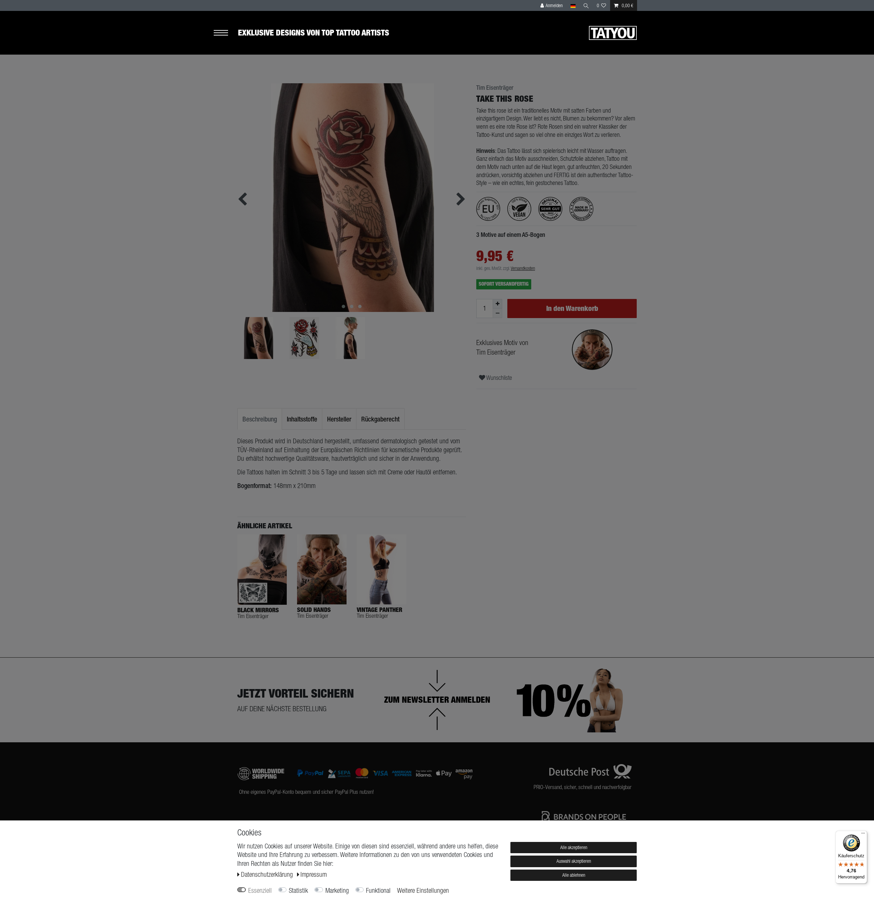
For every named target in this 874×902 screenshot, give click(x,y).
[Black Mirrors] (262, 569)
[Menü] (863, 835)
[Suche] (586, 5)
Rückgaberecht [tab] (380, 419)
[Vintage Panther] (381, 569)
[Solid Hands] (322, 569)
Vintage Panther (379, 610)
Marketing (337, 890)
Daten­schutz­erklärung (268, 874)
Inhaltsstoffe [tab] (302, 419)
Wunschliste (498, 377)
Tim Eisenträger (494, 87)
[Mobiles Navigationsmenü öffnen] (225, 33)
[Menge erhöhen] (497, 304)
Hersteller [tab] (339, 419)
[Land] (572, 5)
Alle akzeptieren (573, 847)
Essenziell (260, 890)
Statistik (298, 890)
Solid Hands (314, 610)
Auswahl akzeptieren (573, 861)
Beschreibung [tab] (259, 419)
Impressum (313, 874)
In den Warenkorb (572, 308)
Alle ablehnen (573, 875)
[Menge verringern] (497, 313)
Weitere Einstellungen (423, 890)
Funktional (378, 890)
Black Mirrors (258, 610)
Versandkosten (523, 268)
